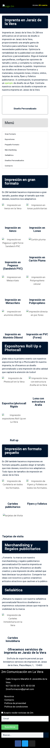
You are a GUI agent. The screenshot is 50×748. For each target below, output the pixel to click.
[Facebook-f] (18, 743)
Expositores (10, 139)
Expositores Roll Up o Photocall (23, 348)
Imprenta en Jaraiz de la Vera (23, 22)
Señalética (9, 155)
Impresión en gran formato (20, 181)
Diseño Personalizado (25, 108)
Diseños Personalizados (14, 160)
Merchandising (11, 150)
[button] (25, 11)
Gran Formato (10, 134)
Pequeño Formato (12, 145)
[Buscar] (46, 735)
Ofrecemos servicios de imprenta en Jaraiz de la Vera (25, 651)
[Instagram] (32, 743)
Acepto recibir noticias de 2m (18, 712)
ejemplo (9, 83)
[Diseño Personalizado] (25, 101)
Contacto (9, 166)
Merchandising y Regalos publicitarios (23, 547)
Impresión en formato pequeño (23, 451)
